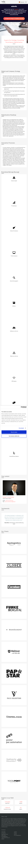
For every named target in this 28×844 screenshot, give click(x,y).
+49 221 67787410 (9, 500)
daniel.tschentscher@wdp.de (10, 501)
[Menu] (26, 2)
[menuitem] (26, 2)
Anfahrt (2, 838)
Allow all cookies (14, 432)
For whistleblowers (17, 835)
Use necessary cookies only (14, 436)
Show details (21, 428)
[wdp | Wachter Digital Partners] (11, 2)
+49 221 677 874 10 (5, 837)
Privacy (15, 833)
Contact (15, 831)
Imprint (15, 834)
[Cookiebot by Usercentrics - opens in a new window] (21, 407)
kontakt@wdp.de (4, 836)
